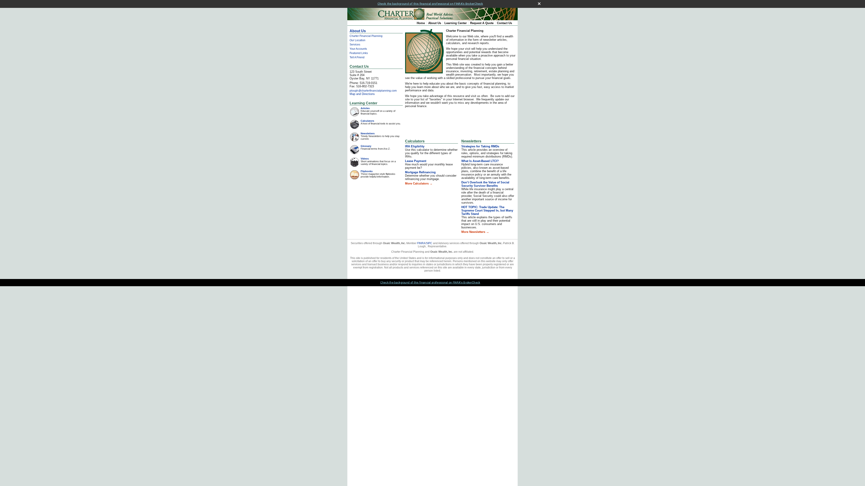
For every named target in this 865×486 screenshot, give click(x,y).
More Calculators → (418, 183)
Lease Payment (415, 161)
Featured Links (359, 53)
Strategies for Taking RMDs (480, 146)
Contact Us (504, 23)
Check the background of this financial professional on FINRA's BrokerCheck (430, 3)
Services (355, 44)
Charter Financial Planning (366, 36)
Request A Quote (482, 23)
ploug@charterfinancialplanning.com (373, 90)
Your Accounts (358, 48)
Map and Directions (362, 94)
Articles (365, 108)
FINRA (421, 243)
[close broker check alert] (539, 3)
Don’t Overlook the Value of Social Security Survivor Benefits (485, 184)
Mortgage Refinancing (420, 172)
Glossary (366, 146)
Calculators (367, 120)
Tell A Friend (357, 57)
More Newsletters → (475, 232)
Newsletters (368, 133)
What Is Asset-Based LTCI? (480, 161)
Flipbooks (367, 171)
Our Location (357, 40)
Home (421, 23)
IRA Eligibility (414, 146)
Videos (365, 158)
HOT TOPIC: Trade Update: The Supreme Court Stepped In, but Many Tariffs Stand (487, 210)
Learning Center (455, 23)
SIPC (429, 243)
